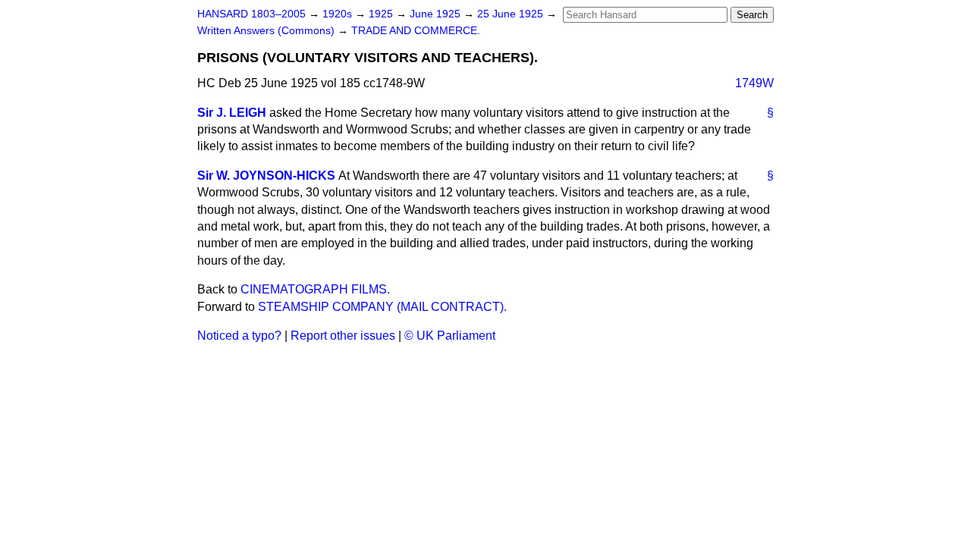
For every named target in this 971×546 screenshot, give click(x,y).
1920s (338, 14)
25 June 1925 (511, 14)
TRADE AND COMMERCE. (415, 30)
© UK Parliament (449, 335)
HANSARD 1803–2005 (251, 14)
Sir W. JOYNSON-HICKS (266, 175)
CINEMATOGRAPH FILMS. (315, 289)
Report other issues (343, 335)
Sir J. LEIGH (231, 112)
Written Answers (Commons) (267, 30)
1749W (754, 83)
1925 (382, 14)
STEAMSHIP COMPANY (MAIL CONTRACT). (382, 306)
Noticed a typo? (239, 335)
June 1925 (437, 14)
